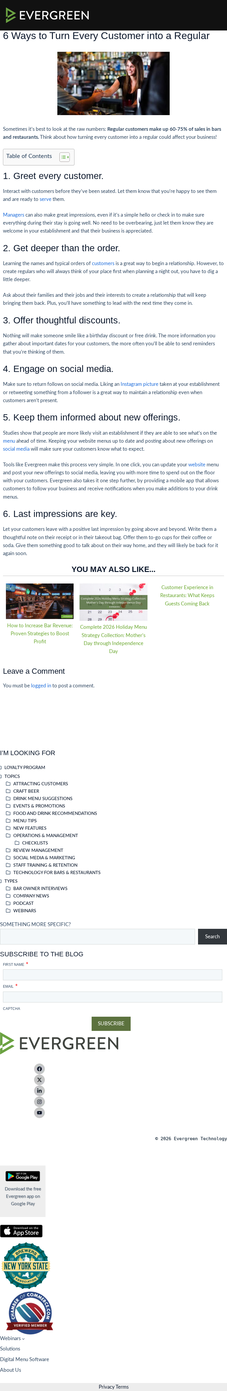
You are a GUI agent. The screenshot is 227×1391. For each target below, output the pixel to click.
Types (10, 881)
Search (212, 936)
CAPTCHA (11, 1009)
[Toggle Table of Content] (61, 157)
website (196, 464)
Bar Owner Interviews (40, 888)
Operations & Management (45, 836)
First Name (15, 963)
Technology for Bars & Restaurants (56, 873)
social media (16, 449)
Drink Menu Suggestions (42, 799)
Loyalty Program (24, 767)
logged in (41, 685)
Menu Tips (25, 821)
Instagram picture (139, 384)
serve (45, 199)
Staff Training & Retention (45, 865)
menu (9, 441)
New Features (29, 828)
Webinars (24, 911)
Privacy (107, 1387)
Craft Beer (26, 791)
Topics (12, 776)
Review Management (38, 850)
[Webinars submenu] (23, 1338)
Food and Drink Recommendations (55, 813)
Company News (31, 896)
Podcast (23, 903)
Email (10, 985)
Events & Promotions (39, 806)
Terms (122, 1387)
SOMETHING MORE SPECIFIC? (35, 924)
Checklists (35, 843)
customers (103, 263)
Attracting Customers (40, 784)
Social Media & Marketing (44, 858)
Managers (13, 214)
